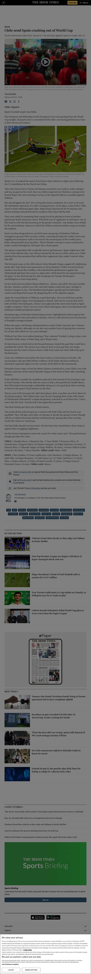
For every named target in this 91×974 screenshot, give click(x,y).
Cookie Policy (27, 950)
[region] (45, 954)
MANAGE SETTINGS (31, 970)
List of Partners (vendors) (10, 964)
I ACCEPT (11, 970)
